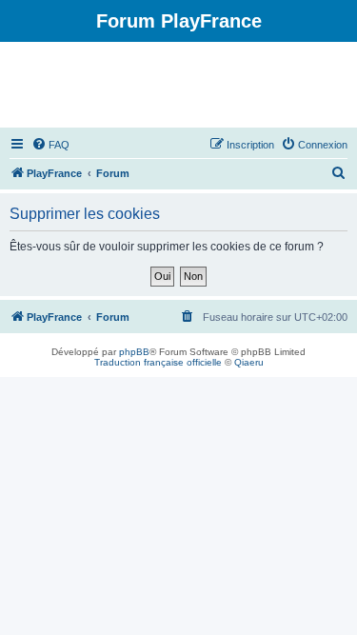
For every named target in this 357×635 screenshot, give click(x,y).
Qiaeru (249, 362)
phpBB (134, 352)
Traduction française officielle (158, 362)
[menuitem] (50, 144)
